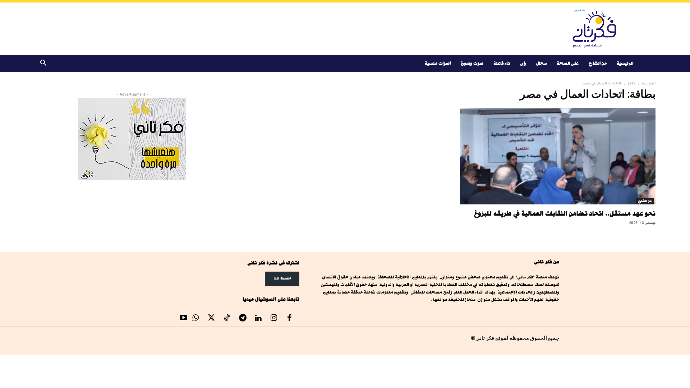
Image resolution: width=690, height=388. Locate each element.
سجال (541, 63)
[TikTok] (227, 319)
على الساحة (568, 63)
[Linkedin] (258, 319)
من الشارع (598, 63)
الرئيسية (625, 63)
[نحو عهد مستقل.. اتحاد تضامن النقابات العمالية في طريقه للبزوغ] (558, 156)
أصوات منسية (438, 63)
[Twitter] (211, 319)
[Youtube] (184, 319)
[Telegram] (242, 319)
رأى (523, 63)
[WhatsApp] (196, 319)
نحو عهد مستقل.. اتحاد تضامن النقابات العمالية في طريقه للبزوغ (565, 213)
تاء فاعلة (501, 63)
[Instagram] (274, 319)
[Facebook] (290, 319)
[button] (43, 64)
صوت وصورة (472, 63)
